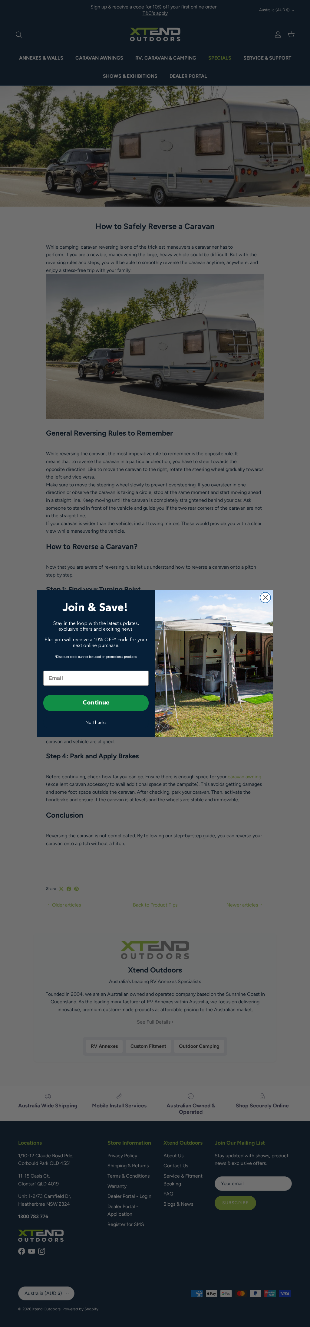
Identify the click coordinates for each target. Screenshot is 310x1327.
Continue (96, 703)
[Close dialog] (265, 597)
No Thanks (96, 723)
